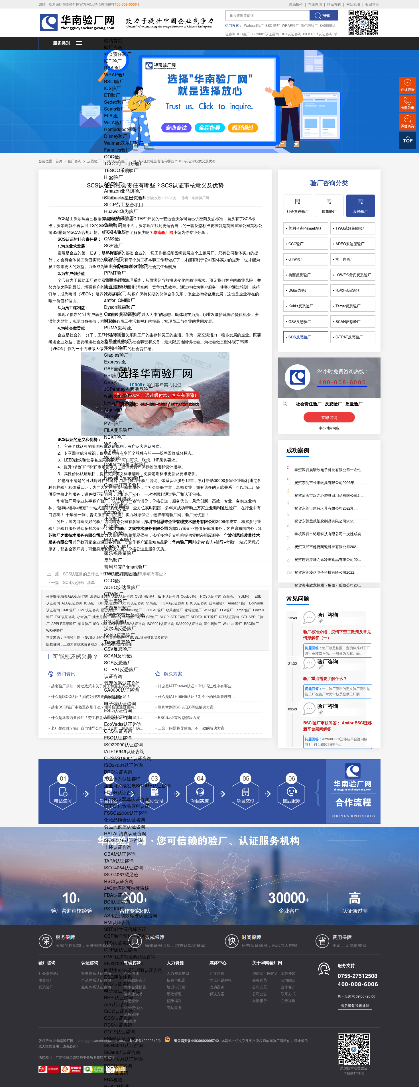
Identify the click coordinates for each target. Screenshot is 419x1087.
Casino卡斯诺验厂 (122, 313)
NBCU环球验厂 (120, 498)
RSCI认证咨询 (118, 881)
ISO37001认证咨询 (123, 963)
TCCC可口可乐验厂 (124, 163)
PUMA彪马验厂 (120, 327)
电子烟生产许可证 (122, 990)
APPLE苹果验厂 (63, 623)
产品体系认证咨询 (122, 778)
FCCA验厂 (115, 231)
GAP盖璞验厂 (118, 368)
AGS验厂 (113, 416)
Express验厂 (117, 361)
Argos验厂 (114, 409)
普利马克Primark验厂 (125, 566)
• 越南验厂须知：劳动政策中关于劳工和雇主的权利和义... (95, 685)
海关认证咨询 (100, 596)
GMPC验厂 (115, 491)
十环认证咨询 (117, 847)
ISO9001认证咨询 (265, 33)
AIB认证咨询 (117, 1004)
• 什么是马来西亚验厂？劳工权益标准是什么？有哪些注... (95, 717)
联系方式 (334, 4)
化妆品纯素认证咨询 (124, 819)
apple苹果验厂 (119, 218)
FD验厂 (111, 320)
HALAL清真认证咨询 (125, 833)
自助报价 (296, 4)
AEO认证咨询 (118, 717)
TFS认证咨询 (117, 942)
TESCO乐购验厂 (121, 170)
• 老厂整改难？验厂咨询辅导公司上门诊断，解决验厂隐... (95, 728)
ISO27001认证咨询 (123, 765)
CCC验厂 (113, 580)
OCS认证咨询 (118, 1018)
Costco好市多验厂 (122, 484)
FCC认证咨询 (118, 1066)
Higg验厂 (113, 177)
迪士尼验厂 (100, 616)
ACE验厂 (113, 184)
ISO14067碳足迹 (121, 874)
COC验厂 (113, 156)
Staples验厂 (116, 355)
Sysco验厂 (115, 293)
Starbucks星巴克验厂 (125, 197)
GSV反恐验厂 (118, 648)
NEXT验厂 (115, 437)
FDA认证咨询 (117, 895)
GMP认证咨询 (88, 609)
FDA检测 (113, 1079)
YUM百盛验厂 (118, 505)
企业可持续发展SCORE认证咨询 (137, 785)
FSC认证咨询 (118, 737)
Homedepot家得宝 (122, 129)
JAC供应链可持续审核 (126, 888)
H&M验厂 (113, 334)
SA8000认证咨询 (121, 689)
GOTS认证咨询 (119, 1031)
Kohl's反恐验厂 (119, 635)
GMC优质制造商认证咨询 (130, 956)
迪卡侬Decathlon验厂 (126, 266)
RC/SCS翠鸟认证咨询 (126, 799)
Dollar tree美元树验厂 (126, 464)
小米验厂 (113, 519)
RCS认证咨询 (118, 1024)
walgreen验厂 (118, 396)
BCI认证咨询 (117, 901)
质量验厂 (113, 225)
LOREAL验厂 (117, 546)
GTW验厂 (113, 594)
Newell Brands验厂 (123, 478)
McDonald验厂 (119, 539)
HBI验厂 (112, 375)
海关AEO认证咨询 (74, 596)
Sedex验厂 (115, 102)
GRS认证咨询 (118, 731)
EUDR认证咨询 (120, 792)
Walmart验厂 (254, 25)
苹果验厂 (84, 623)
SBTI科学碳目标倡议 (125, 929)
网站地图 (353, 4)
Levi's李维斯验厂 (121, 402)
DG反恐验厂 (116, 621)
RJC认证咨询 (117, 983)
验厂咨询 (113, 47)
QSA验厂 (113, 259)
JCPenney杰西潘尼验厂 (128, 389)
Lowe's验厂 (115, 532)
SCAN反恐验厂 (119, 655)
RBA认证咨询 (290, 33)
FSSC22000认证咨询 (126, 813)
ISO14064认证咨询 (123, 867)
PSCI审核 (114, 908)
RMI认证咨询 (117, 922)
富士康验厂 (115, 601)
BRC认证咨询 (118, 772)
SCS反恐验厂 (118, 662)
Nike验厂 (113, 525)
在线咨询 (315, 4)
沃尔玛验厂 (309, 25)
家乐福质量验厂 (120, 553)
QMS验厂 (113, 238)
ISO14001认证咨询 (317, 33)
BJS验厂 (113, 471)
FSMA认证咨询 (119, 1038)
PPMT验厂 (115, 272)
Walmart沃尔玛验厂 (123, 143)
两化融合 (113, 696)
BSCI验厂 (272, 25)
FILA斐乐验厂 (118, 430)
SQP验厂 (113, 245)
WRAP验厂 (290, 25)
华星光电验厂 (117, 341)
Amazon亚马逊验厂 (124, 190)
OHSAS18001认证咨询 (127, 758)
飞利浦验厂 (115, 348)
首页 (59, 160)
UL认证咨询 (116, 1072)
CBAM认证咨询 (120, 854)
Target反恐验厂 (119, 642)
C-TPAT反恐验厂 (121, 669)
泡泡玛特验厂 (117, 279)
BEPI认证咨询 (118, 997)
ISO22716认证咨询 (123, 840)
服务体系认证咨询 (96, 987)
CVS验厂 (113, 382)
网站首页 (113, 40)
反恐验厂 (113, 560)
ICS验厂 (243, 33)
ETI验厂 (112, 95)
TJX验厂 (112, 450)
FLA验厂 (113, 115)
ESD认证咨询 (118, 710)
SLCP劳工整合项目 (123, 204)
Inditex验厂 (115, 512)
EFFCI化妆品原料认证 (126, 806)
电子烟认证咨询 (120, 703)
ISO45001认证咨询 (123, 1045)
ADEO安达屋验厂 (122, 587)
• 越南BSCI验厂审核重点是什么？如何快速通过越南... (92, 707)
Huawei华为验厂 (121, 211)
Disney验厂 (115, 136)
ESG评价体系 (118, 977)
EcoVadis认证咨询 (123, 724)
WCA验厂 (114, 122)
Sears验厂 (114, 108)
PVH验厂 (113, 423)
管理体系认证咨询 (122, 683)
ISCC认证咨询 (118, 1011)
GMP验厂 (113, 252)
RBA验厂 (113, 67)
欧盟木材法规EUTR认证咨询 (133, 970)
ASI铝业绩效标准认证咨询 (130, 915)
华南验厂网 (71, 637)
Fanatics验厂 (117, 149)
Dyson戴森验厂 (119, 307)
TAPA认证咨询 (119, 860)
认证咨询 (113, 676)
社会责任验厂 (117, 54)
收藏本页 (372, 4)
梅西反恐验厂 (117, 607)
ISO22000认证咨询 (123, 744)
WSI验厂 (113, 443)
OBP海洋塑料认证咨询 (127, 936)
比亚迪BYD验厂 (120, 286)
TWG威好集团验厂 (123, 573)
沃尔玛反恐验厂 (120, 628)
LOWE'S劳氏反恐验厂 (126, 614)
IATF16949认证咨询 (124, 751)
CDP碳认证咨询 (120, 949)
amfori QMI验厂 (119, 300)
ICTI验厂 (113, 61)
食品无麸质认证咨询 (124, 826)
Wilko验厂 (114, 457)
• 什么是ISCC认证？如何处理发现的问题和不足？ (89, 696)
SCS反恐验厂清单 (79, 582)
